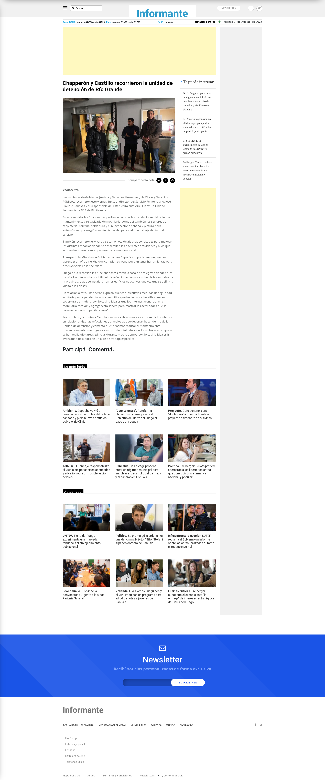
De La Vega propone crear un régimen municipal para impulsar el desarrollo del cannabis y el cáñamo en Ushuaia (197, 101)
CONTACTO (186, 725)
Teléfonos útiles (74, 761)
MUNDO (170, 725)
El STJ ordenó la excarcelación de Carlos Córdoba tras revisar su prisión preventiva (195, 146)
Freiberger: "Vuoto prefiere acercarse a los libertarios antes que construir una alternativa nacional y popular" (197, 170)
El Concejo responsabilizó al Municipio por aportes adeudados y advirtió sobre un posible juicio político (197, 125)
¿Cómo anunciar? (172, 775)
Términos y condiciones (117, 775)
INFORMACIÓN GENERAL (112, 725)
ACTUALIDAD (70, 725)
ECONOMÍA (87, 725)
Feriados (70, 750)
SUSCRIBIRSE (188, 682)
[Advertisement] (139, 51)
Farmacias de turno (204, 21)
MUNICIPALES (138, 725)
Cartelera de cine (75, 755)
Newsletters (147, 775)
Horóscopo (71, 738)
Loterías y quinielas (76, 744)
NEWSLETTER (228, 8)
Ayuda (91, 775)
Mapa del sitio (71, 775)
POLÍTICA (156, 725)
